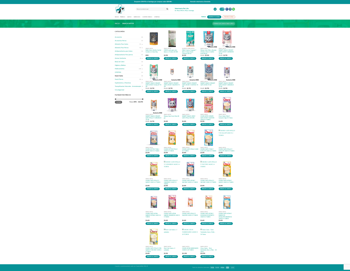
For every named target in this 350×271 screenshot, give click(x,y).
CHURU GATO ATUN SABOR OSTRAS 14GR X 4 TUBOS (153, 215)
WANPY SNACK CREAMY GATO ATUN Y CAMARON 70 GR (226, 51)
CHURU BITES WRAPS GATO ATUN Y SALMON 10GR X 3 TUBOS (207, 117)
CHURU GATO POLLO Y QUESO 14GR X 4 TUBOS (153, 181)
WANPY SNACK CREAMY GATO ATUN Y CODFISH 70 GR (190, 84)
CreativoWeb (139, 266)
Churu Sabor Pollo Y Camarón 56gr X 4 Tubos (226, 117)
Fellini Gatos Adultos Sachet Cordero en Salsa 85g (153, 51)
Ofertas (157, 17)
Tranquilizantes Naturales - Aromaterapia (128, 86)
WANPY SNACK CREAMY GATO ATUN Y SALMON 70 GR (172, 84)
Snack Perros (119, 79)
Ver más (213, 1)
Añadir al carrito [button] (152, 58)
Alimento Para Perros (122, 47)
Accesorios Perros (120, 40)
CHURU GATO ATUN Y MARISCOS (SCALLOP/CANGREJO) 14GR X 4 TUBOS (225, 216)
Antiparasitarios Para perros (124, 54)
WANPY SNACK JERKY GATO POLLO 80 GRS (188, 117)
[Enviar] (167, 9)
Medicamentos (119, 68)
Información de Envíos (180, 1)
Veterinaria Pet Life (182, 8)
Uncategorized (119, 90)
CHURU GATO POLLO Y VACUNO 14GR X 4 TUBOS (208, 181)
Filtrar (118, 102)
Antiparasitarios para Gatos (123, 51)
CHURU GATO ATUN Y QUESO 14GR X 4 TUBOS (226, 181)
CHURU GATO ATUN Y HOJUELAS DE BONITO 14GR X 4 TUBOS (207, 215)
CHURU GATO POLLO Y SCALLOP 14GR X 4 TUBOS (226, 150)
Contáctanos (147, 17)
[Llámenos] (233, 9)
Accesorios (118, 37)
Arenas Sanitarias (120, 58)
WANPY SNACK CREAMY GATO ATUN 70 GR (207, 84)
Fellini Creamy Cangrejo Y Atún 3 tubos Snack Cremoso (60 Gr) (189, 51)
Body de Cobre (119, 61)
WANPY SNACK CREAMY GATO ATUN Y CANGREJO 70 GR (226, 84)
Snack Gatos (119, 76)
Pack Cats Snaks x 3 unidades (169, 249)
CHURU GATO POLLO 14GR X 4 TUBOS (190, 150)
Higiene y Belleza (120, 65)
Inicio (117, 17)
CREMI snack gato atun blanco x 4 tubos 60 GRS (171, 51)
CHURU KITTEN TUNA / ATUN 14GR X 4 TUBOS (153, 150)
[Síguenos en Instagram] (230, 9)
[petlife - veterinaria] (124, 9)
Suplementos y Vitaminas (123, 83)
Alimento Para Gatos (121, 44)
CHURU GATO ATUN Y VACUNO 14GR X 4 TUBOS (190, 181)
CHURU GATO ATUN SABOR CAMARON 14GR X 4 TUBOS (172, 215)
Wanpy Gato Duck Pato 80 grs (171, 117)
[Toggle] (142, 44)
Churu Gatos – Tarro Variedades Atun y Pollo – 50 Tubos (208, 250)
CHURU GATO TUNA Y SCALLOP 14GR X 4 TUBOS (208, 150)
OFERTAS (118, 72)
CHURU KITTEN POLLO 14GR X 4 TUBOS (170, 150)
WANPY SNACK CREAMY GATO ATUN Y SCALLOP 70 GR (153, 84)
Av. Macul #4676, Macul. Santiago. (184, 10)
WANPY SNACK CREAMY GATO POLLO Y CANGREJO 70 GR (153, 117)
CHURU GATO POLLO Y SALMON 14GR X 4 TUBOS (190, 214)
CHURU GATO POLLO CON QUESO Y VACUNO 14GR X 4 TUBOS (153, 250)
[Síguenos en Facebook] (226, 9)
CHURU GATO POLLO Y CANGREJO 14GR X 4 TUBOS (170, 182)
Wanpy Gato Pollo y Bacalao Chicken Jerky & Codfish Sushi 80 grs (208, 51)
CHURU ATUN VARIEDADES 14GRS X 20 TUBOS (190, 249)
